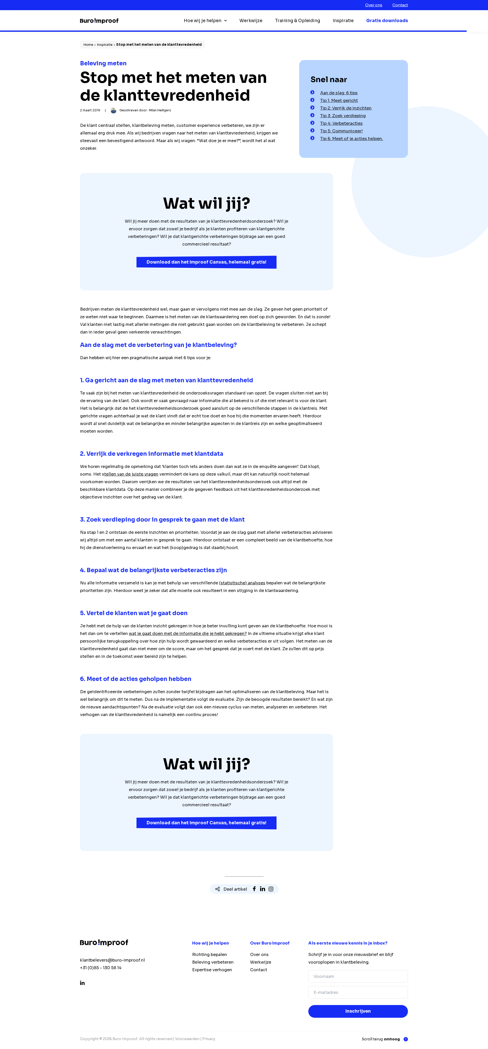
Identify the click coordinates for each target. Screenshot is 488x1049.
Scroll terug (381, 1039)
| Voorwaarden (186, 1039)
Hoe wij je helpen (202, 20)
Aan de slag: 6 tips (339, 93)
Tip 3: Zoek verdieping (343, 115)
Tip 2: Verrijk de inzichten (346, 108)
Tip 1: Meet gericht (339, 100)
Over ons (373, 5)
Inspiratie (343, 20)
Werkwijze (250, 20)
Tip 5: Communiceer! (341, 131)
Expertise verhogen (212, 969)
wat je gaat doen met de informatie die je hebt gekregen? (188, 633)
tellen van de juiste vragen (131, 474)
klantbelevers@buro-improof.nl (112, 960)
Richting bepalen (209, 954)
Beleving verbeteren (213, 962)
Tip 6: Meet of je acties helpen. (351, 138)
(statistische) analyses (242, 583)
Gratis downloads (387, 20)
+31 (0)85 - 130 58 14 (100, 967)
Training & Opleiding (297, 20)
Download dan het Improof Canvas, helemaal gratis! (206, 262)
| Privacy (207, 1039)
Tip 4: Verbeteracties (341, 123)
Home (88, 44)
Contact (400, 5)
